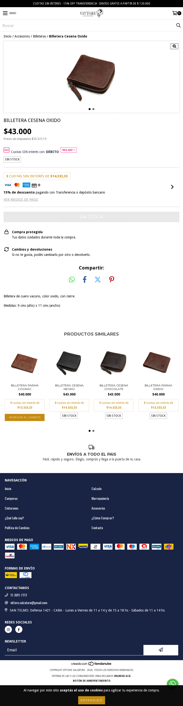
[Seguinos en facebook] (18, 629)
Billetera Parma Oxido (158, 387)
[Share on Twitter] (97, 280)
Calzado (97, 488)
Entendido (92, 700)
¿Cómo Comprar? (103, 518)
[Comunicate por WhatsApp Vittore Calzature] (172, 684)
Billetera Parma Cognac (25, 387)
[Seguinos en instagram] (8, 629)
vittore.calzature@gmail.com (28, 602)
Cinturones (11, 508)
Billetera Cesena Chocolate (114, 387)
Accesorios (22, 36)
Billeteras (39, 36)
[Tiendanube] (91, 665)
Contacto (97, 527)
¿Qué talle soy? (14, 518)
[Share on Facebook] (84, 280)
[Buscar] (178, 26)
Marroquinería (100, 498)
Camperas (11, 498)
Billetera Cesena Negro (69, 387)
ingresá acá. (122, 676)
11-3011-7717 (18, 595)
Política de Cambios (17, 527)
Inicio (7, 36)
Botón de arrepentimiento (91, 681)
